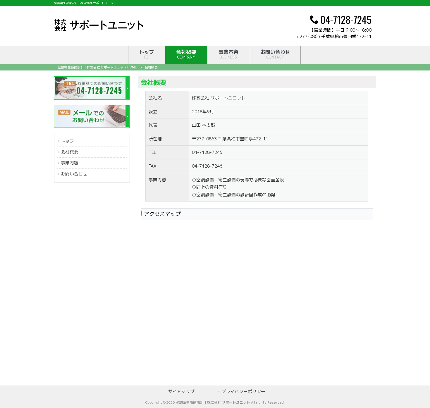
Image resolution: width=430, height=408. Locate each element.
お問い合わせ (74, 174)
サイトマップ (181, 391)
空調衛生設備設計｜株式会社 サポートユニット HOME (97, 67)
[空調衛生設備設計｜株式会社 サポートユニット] (98, 29)
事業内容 (69, 163)
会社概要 (69, 152)
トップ (67, 141)
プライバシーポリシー (243, 391)
